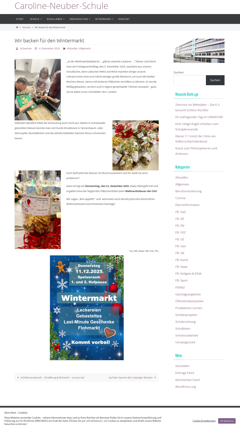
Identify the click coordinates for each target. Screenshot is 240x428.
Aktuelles (26, 27)
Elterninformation (187, 205)
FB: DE (179, 219)
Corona (180, 198)
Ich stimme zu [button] (226, 420)
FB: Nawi (181, 267)
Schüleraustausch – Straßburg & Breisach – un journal (52, 377)
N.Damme (26, 48)
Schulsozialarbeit (186, 335)
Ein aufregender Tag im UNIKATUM (199, 117)
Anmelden (182, 366)
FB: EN (179, 225)
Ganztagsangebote (188, 294)
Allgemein (85, 48)
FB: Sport (181, 280)
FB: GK (179, 253)
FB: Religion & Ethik (188, 273)
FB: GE (179, 239)
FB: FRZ (180, 232)
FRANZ (180, 287)
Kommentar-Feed (187, 380)
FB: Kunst (181, 260)
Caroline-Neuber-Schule (61, 5)
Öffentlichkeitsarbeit (189, 301)
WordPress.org (185, 387)
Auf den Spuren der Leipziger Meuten (131, 377)
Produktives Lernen (188, 308)
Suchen (179, 72)
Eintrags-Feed (184, 373)
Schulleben (182, 328)
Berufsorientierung (188, 191)
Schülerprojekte (186, 315)
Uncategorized (185, 342)
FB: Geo (180, 246)
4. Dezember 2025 (49, 48)
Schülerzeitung (185, 322)
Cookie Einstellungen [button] (204, 420)
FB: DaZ (180, 212)
